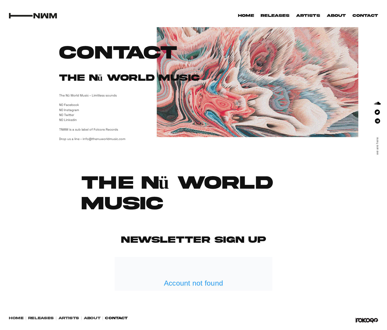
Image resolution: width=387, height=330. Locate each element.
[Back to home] (33, 16)
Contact (365, 16)
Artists (308, 16)
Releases (275, 16)
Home (246, 16)
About (336, 16)
